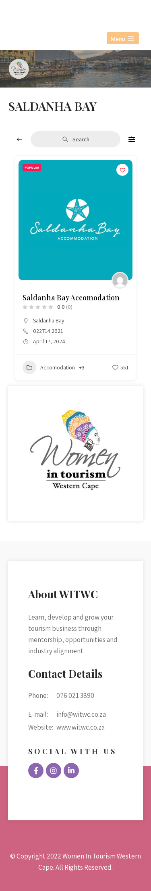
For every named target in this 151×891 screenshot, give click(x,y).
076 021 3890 (44, 11)
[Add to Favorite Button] (122, 170)
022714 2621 (48, 330)
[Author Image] (120, 280)
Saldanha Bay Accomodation (71, 297)
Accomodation (57, 367)
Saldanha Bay (48, 320)
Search (80, 139)
